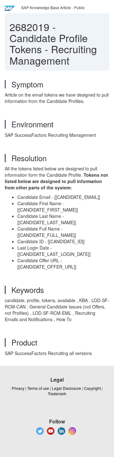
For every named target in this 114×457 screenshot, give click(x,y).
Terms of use (38, 388)
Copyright (92, 388)
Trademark (57, 393)
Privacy (18, 388)
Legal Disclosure (66, 388)
